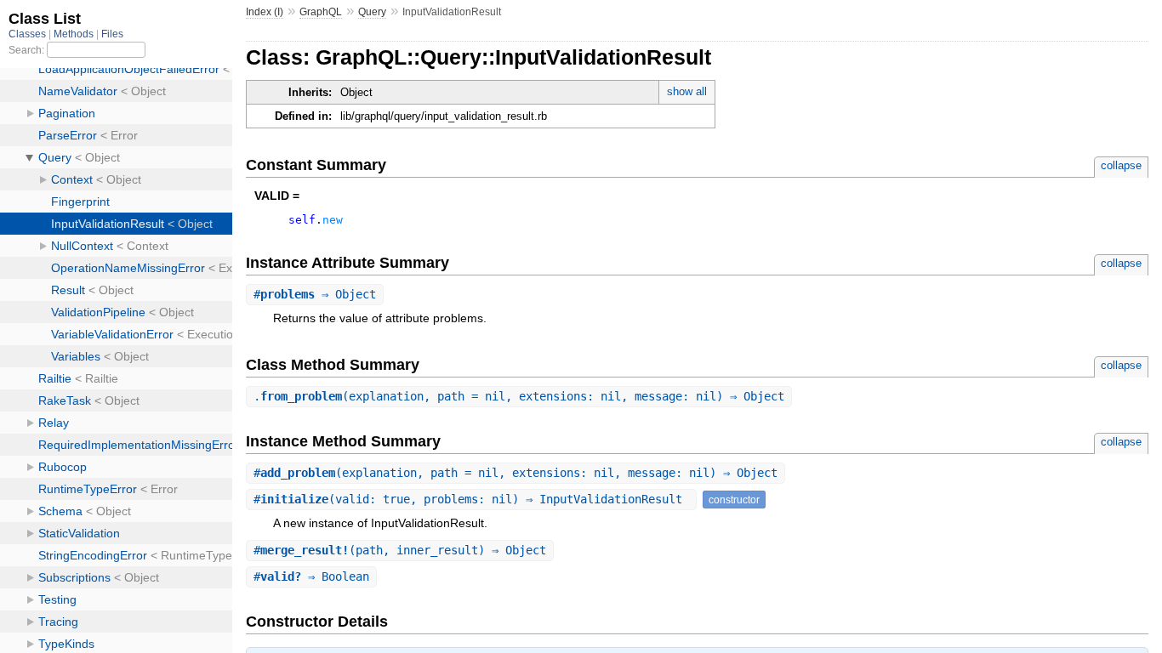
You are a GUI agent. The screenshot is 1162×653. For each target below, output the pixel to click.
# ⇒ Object (314, 294)
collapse (1121, 165)
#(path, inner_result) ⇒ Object (399, 550)
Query (372, 12)
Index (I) (264, 12)
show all (687, 91)
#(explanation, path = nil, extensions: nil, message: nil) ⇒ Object (515, 473)
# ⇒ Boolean (311, 576)
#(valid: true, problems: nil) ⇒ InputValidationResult (471, 499)
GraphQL (320, 12)
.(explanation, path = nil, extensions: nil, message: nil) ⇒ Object (518, 396)
